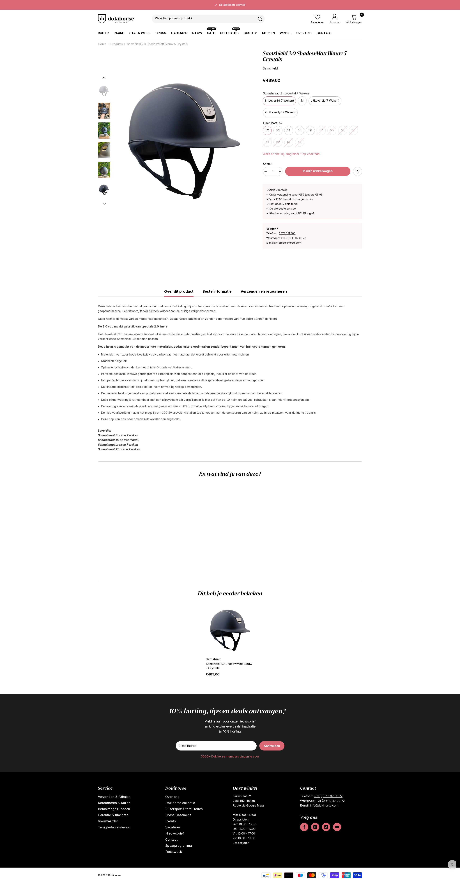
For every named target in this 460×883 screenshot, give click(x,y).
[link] (357, 171)
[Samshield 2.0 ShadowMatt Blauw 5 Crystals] (230, 630)
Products (116, 44)
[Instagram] (315, 827)
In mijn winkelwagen (318, 171)
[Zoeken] (208, 19)
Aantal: (267, 164)
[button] (104, 77)
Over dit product (179, 291)
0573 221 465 (287, 233)
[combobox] (203, 19)
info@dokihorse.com (288, 242)
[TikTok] (326, 827)
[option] (230, 4)
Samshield (270, 68)
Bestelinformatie (217, 291)
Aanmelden (272, 746)
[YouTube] (337, 827)
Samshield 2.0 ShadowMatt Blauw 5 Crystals (229, 666)
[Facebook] (304, 827)
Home (102, 44)
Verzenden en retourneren (264, 291)
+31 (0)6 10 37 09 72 (293, 238)
